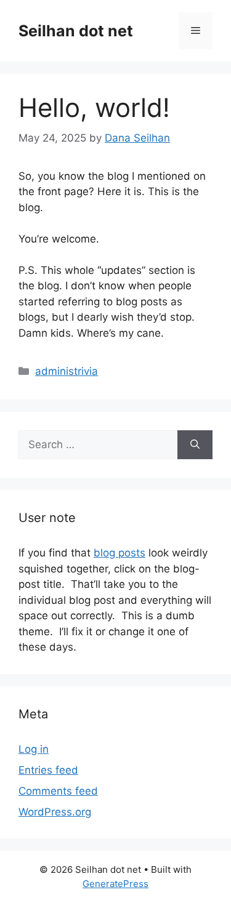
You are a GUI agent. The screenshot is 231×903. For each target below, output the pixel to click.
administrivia (66, 371)
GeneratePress (115, 883)
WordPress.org (54, 812)
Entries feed (48, 770)
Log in (33, 749)
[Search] (195, 445)
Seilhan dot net (75, 31)
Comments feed (58, 791)
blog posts (119, 553)
